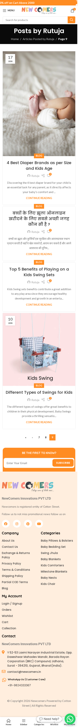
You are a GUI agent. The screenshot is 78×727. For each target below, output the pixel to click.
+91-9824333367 (19, 685)
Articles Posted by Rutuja (38, 39)
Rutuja (53, 30)
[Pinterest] (28, 524)
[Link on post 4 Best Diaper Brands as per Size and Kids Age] (39, 103)
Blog (39, 155)
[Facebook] (6, 524)
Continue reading (39, 198)
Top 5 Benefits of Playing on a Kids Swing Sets (39, 272)
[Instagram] (17, 524)
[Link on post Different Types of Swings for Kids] (39, 349)
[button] (70, 719)
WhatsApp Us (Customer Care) (27, 679)
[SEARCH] (71, 19)
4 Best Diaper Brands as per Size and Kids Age (39, 165)
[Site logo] (39, 10)
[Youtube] (39, 524)
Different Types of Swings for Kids (39, 392)
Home (15, 39)
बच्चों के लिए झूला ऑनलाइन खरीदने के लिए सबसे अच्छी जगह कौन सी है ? (39, 218)
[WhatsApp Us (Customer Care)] (4, 680)
